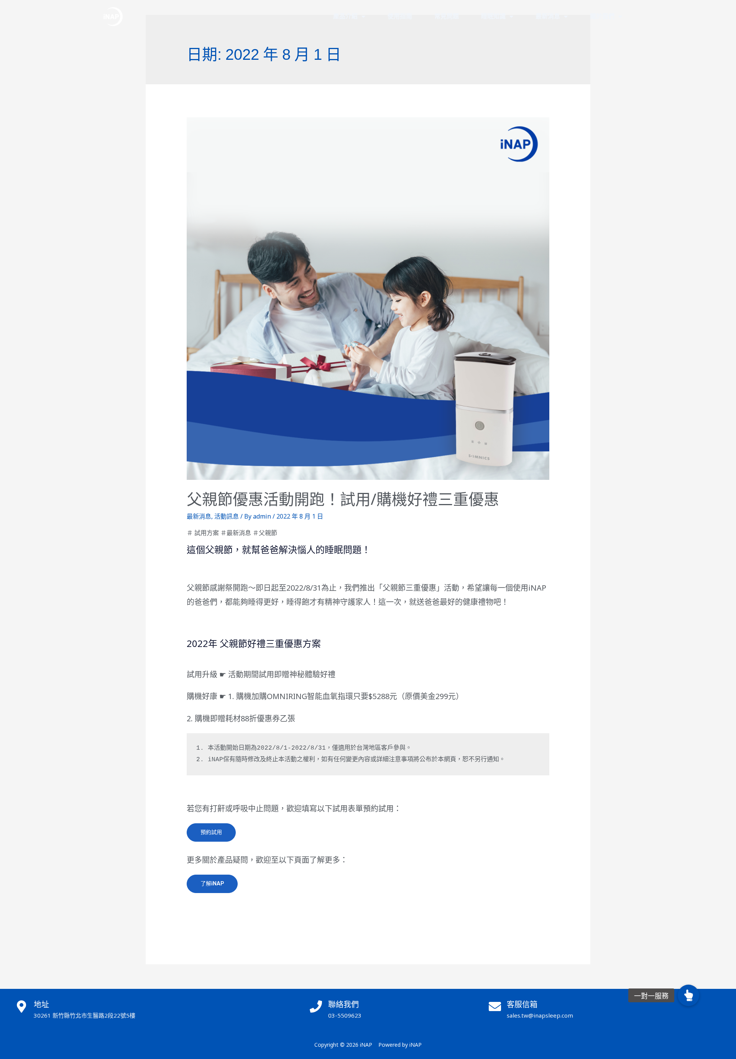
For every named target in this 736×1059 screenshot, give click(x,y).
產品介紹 (345, 16)
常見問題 (446, 16)
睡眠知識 (493, 16)
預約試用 (211, 832)
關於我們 (602, 16)
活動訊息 (226, 516)
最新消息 (548, 16)
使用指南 (400, 16)
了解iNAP (212, 883)
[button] (688, 995)
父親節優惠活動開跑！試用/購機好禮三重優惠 (343, 498)
